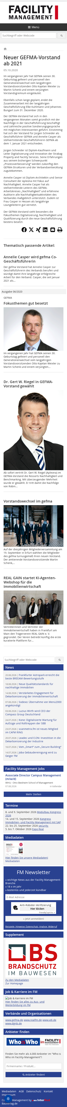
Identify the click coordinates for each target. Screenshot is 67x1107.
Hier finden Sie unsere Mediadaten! (26, 857)
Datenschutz (33, 1091)
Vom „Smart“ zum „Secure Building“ (33, 747)
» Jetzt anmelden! (33, 918)
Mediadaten (12, 861)
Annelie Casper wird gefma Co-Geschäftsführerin (30, 259)
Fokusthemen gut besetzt (26, 303)
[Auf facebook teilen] (24, 231)
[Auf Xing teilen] (38, 231)
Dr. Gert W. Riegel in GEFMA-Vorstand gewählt (28, 383)
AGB (21, 1091)
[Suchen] (61, 35)
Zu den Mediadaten (17, 980)
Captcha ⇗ (47, 912)
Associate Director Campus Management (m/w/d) (33, 777)
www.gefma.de (14, 1020)
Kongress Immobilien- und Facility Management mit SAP (33, 820)
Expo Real (38, 829)
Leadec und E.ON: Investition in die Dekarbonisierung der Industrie (33, 739)
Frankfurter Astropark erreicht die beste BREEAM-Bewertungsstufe (32, 676)
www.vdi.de (49, 1020)
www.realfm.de (33, 1020)
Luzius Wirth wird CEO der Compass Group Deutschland (27, 712)
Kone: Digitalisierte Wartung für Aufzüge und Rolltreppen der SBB (31, 721)
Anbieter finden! (35, 1074)
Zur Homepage (14, 983)
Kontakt (48, 1091)
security (44, 825)
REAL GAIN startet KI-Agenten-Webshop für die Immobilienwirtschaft (30, 582)
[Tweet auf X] (31, 231)
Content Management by (17, 1100)
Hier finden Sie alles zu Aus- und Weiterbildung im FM (24, 1003)
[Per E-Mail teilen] (52, 229)
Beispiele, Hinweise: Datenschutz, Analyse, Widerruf (31, 926)
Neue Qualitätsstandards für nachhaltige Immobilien (29, 685)
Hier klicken (37, 908)
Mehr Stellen (33, 794)
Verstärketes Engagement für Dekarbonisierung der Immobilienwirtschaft (31, 694)
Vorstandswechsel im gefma (28, 501)
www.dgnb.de (13, 1023)
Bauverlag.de (10, 1103)
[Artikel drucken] (59, 229)
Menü (35, 27)
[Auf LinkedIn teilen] (45, 231)
